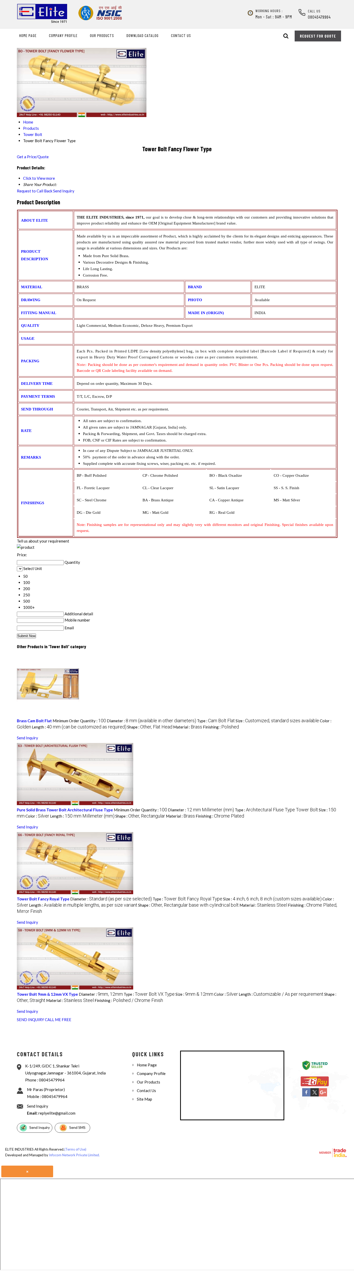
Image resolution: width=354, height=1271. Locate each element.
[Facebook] (306, 1095)
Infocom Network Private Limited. (74, 1155)
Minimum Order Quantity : (79, 720)
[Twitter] (314, 1095)
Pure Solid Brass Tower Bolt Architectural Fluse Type (65, 809)
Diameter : (151, 720)
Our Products (102, 35)
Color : (37, 816)
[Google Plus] (323, 1095)
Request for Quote (318, 36)
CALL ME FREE (58, 1019)
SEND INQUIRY (30, 1019)
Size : (277, 720)
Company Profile (63, 35)
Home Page (28, 35)
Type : (216, 720)
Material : (187, 727)
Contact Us (181, 35)
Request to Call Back (34, 191)
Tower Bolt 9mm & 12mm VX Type (47, 994)
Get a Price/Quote (33, 156)
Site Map (144, 1099)
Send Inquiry (63, 191)
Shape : (149, 727)
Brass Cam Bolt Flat (34, 720)
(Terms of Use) (75, 1149)
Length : (79, 727)
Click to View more (39, 178)
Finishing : (221, 727)
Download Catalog (142, 35)
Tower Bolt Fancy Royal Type (43, 899)
